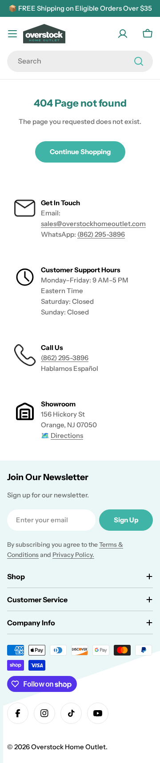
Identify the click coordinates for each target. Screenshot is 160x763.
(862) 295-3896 (101, 234)
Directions (67, 435)
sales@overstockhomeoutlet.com (93, 223)
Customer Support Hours (80, 270)
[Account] (122, 33)
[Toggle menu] (12, 33)
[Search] (138, 61)
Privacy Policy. (73, 555)
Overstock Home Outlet (68, 747)
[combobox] (80, 61)
